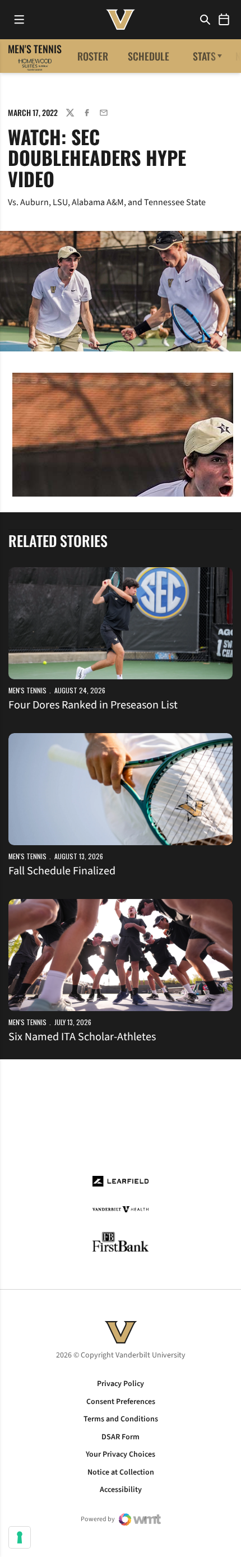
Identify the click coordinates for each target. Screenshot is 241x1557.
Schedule (148, 56)
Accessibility (121, 1489)
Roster (92, 56)
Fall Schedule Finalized (61, 871)
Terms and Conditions (121, 1419)
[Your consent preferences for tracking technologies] (19, 1537)
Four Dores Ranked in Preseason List (93, 705)
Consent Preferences (120, 1401)
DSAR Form (120, 1437)
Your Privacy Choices (120, 1454)
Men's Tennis (27, 690)
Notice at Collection (120, 1472)
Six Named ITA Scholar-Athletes (82, 1037)
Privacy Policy (120, 1383)
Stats (204, 56)
